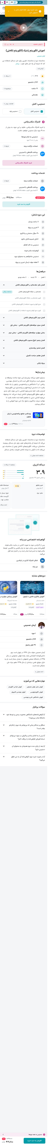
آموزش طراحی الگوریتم (15, 687)
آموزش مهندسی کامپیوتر (18, 692)
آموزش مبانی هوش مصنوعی (35, 687)
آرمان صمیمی (30, 625)
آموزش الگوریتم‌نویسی (36, 692)
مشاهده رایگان (7, 292)
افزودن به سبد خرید (23, 204)
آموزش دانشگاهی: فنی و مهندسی (33, 697)
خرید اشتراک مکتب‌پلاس (23, 163)
